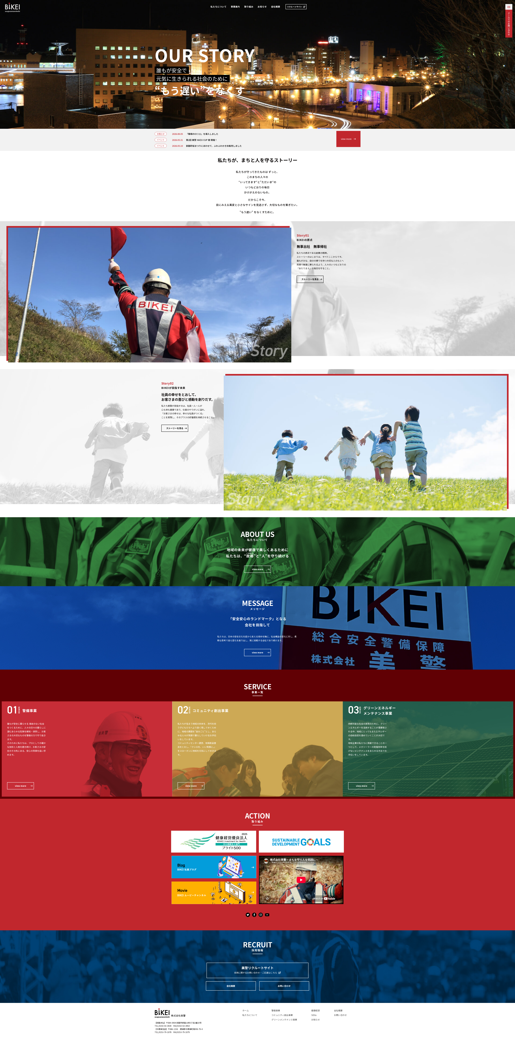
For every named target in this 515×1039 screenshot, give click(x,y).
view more (346, 138)
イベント (160, 139)
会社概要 (275, 6)
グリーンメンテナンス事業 (284, 1019)
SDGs (314, 1015)
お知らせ (262, 6)
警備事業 (275, 1010)
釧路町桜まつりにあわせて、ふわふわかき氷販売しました (214, 146)
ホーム (245, 1010)
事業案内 (235, 6)
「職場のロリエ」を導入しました (202, 134)
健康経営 (315, 1010)
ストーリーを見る (310, 279)
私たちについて (219, 6)
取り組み (248, 6)
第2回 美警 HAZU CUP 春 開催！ (201, 140)
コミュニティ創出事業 (282, 1015)
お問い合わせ (284, 985)
